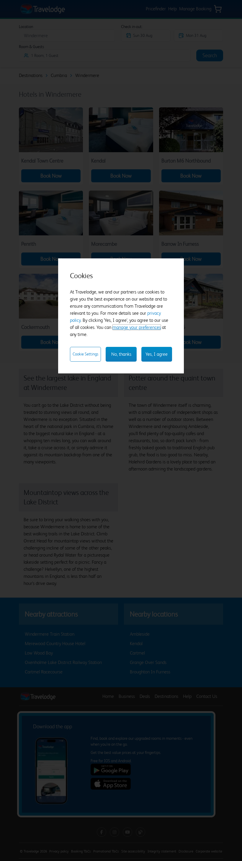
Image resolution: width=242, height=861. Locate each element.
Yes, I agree (156, 354)
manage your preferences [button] (136, 327)
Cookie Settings (85, 354)
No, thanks (121, 354)
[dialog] (121, 316)
